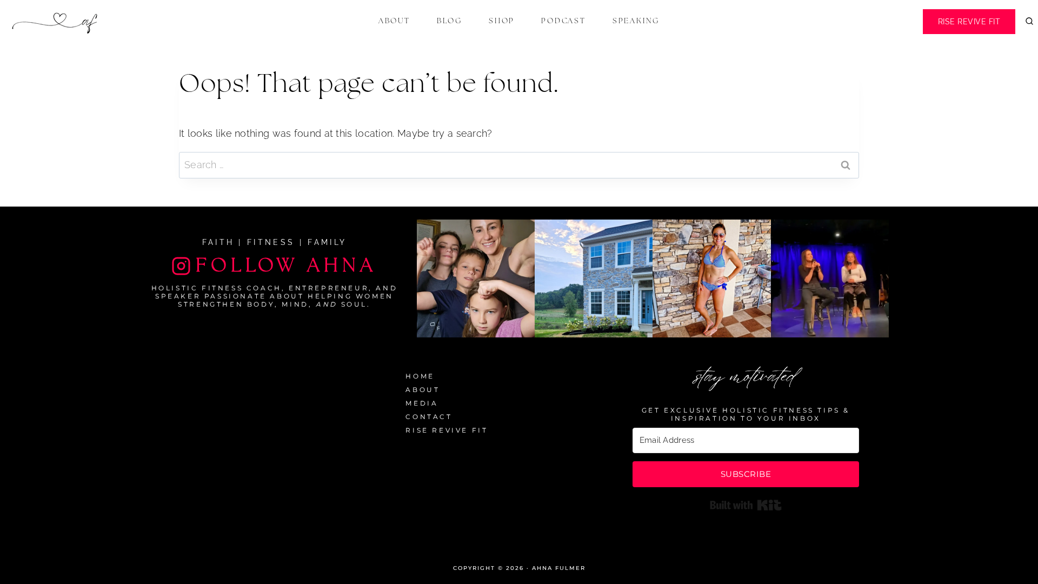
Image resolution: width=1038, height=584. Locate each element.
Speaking (636, 21)
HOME (419, 376)
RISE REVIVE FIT (446, 430)
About (394, 21)
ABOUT (422, 390)
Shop (502, 21)
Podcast (563, 21)
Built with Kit (746, 505)
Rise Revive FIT (969, 21)
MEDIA (421, 403)
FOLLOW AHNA (286, 265)
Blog (449, 21)
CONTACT (428, 417)
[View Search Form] (1029, 21)
